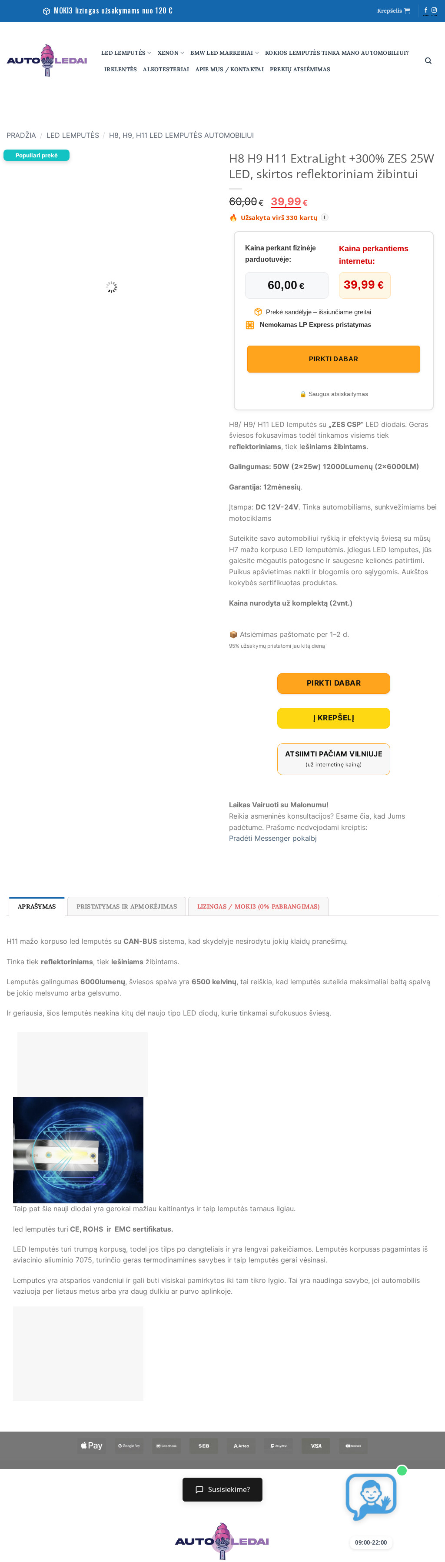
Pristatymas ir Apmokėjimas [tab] (126, 906)
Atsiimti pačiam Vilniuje (333, 759)
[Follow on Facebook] (425, 11)
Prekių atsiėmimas (300, 69)
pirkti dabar (333, 359)
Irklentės (120, 69)
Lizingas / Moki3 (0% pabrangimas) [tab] (258, 906)
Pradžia (21, 135)
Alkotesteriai (166, 69)
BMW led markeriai (221, 53)
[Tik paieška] (428, 61)
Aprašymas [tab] (37, 906)
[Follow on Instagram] (434, 11)
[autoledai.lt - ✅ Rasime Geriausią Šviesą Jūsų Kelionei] (47, 60)
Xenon (168, 53)
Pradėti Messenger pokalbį (273, 838)
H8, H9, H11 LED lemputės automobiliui (181, 135)
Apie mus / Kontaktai (230, 69)
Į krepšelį (333, 717)
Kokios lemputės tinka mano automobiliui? (336, 53)
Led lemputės (123, 53)
